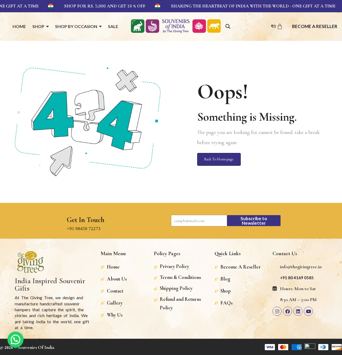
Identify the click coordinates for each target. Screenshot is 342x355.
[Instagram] (277, 311)
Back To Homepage (219, 159)
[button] (15, 340)
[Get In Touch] (72, 208)
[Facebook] (287, 311)
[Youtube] (308, 311)
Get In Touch (85, 220)
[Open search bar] (228, 26)
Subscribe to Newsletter (253, 221)
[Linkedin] (297, 311)
